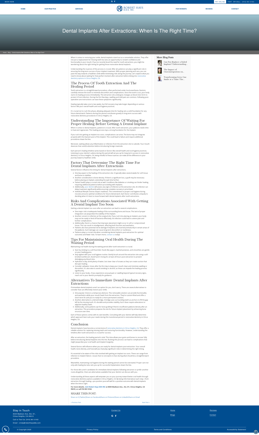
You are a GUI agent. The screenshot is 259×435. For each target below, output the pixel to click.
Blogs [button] (172, 415)
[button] (95, 387)
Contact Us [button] (115, 410)
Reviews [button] (209, 9)
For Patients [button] (181, 9)
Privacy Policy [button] (92, 429)
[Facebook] (115, 416)
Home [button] (23, 9)
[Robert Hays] (129, 8)
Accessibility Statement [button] (236, 429)
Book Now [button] (9, 2)
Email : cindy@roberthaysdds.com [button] (27, 423)
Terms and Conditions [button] (163, 429)
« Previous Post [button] (76, 402)
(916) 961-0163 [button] (248, 2)
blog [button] (9, 52)
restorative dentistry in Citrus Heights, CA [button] (123, 328)
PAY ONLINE (220, 2)
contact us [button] (111, 234)
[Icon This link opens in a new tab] (112, 1)
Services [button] (79, 9)
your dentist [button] (89, 187)
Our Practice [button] (50, 9)
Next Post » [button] (146, 402)
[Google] (112, 416)
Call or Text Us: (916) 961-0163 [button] (25, 419)
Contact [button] (235, 9)
